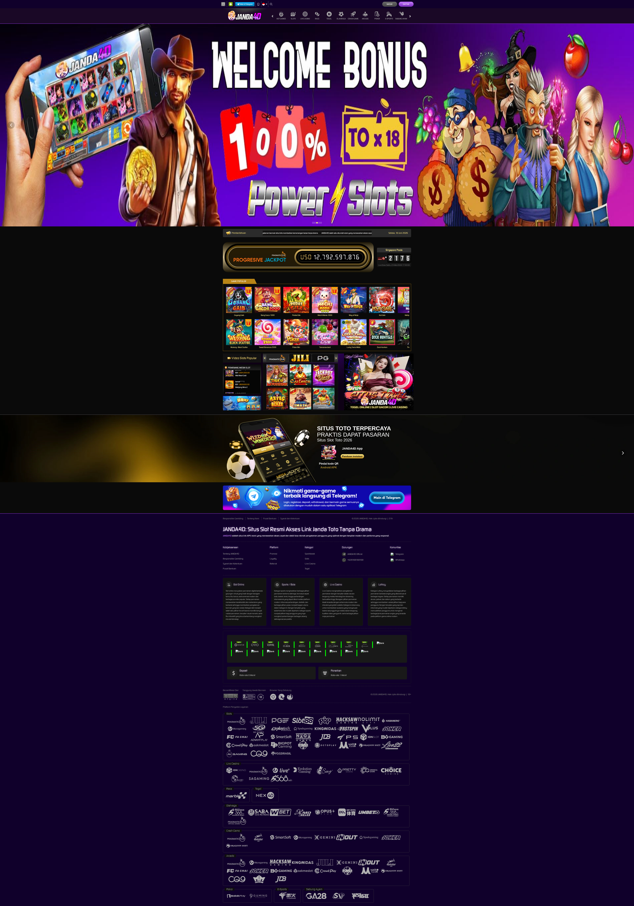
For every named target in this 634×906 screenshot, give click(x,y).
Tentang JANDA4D (231, 553)
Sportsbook (310, 553)
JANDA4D (227, 535)
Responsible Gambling (233, 518)
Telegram (399, 554)
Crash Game (353, 19)
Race (317, 19)
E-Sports (389, 19)
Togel (329, 19)
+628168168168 (355, 559)
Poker (377, 19)
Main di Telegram (246, 4)
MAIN (241, 299)
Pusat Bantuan (269, 518)
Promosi (273, 553)
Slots (293, 19)
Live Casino (305, 19)
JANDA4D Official (354, 554)
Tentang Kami (253, 518)
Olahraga (341, 19)
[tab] (277, 358)
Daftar (406, 4)
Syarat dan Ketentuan (290, 518)
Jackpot (275, 259)
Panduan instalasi (352, 456)
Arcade (365, 19)
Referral (273, 563)
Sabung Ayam (401, 19)
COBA (279, 372)
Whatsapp (400, 559)
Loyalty (273, 558)
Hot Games (281, 19)
